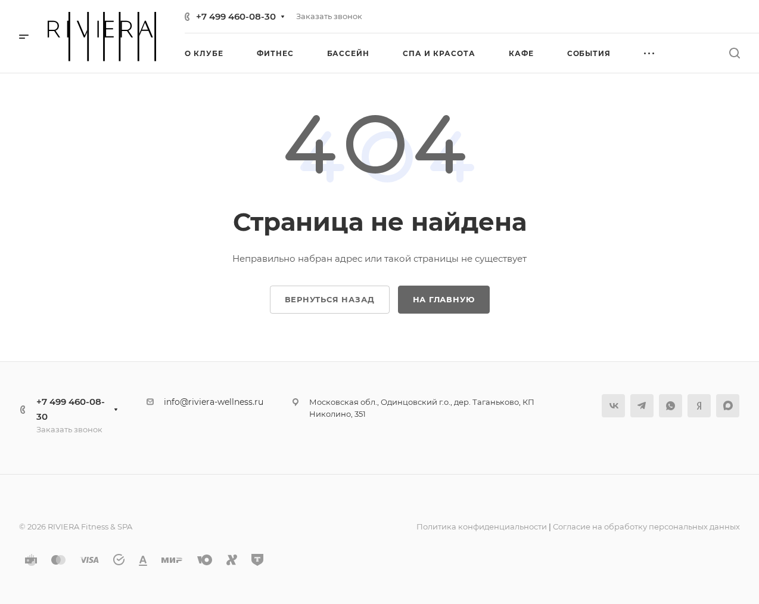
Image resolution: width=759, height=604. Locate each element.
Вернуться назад (330, 299)
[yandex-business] (699, 405)
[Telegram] (642, 405)
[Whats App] (670, 405)
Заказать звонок (329, 16)
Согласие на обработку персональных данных (646, 526)
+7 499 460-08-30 (236, 16)
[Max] (727, 405)
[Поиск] (734, 53)
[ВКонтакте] (613, 405)
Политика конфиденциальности (481, 526)
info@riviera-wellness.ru (213, 402)
